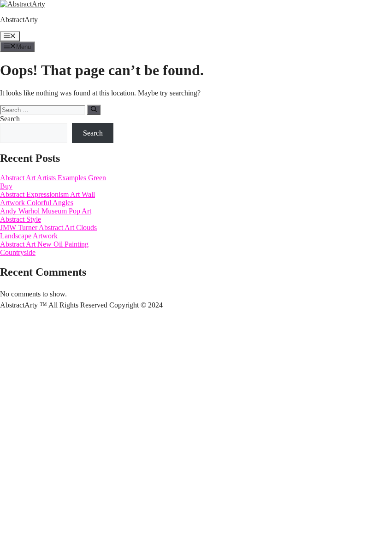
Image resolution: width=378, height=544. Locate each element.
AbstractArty (19, 20)
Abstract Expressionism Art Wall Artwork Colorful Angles (47, 198)
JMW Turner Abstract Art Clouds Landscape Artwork (48, 232)
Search (10, 119)
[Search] (93, 110)
